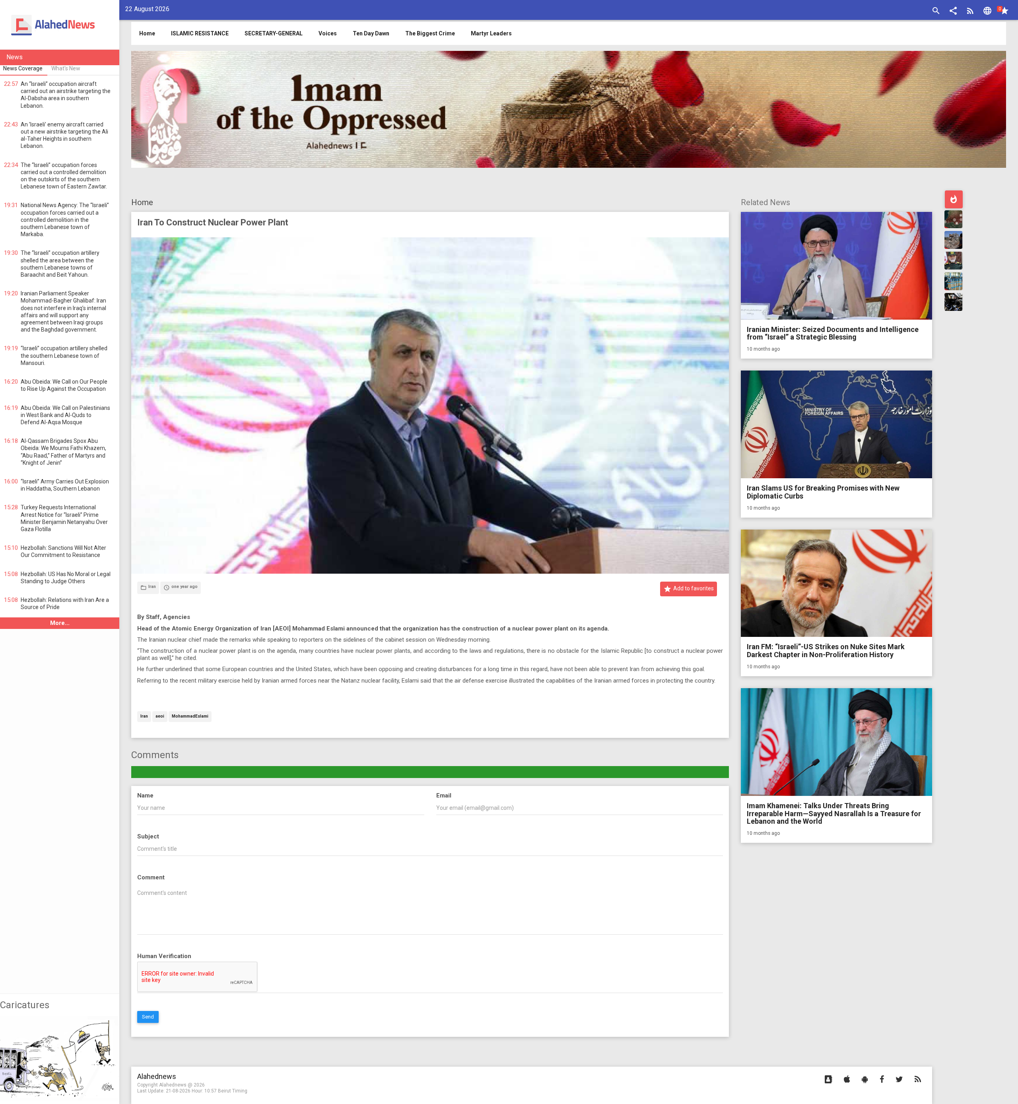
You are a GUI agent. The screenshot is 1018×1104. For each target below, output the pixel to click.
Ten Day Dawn (371, 33)
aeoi (159, 716)
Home (142, 202)
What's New (65, 68)
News (14, 57)
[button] (953, 11)
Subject (148, 836)
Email (443, 795)
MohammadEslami (190, 716)
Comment (151, 877)
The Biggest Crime (430, 33)
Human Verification (164, 956)
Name (145, 795)
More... (60, 623)
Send (148, 1017)
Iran (144, 716)
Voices (328, 33)
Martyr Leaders (491, 33)
